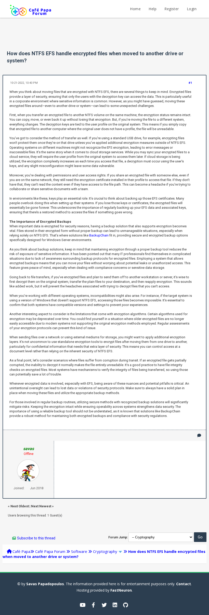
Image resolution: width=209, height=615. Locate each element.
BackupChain (99, 235)
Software (79, 551)
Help (152, 8)
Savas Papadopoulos (45, 583)
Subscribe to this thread (36, 538)
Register (171, 8)
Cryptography (105, 551)
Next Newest (41, 506)
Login (192, 8)
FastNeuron (121, 590)
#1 (190, 83)
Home (135, 8)
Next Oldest (19, 506)
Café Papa (21, 551)
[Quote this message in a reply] (199, 435)
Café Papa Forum (50, 551)
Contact (183, 583)
